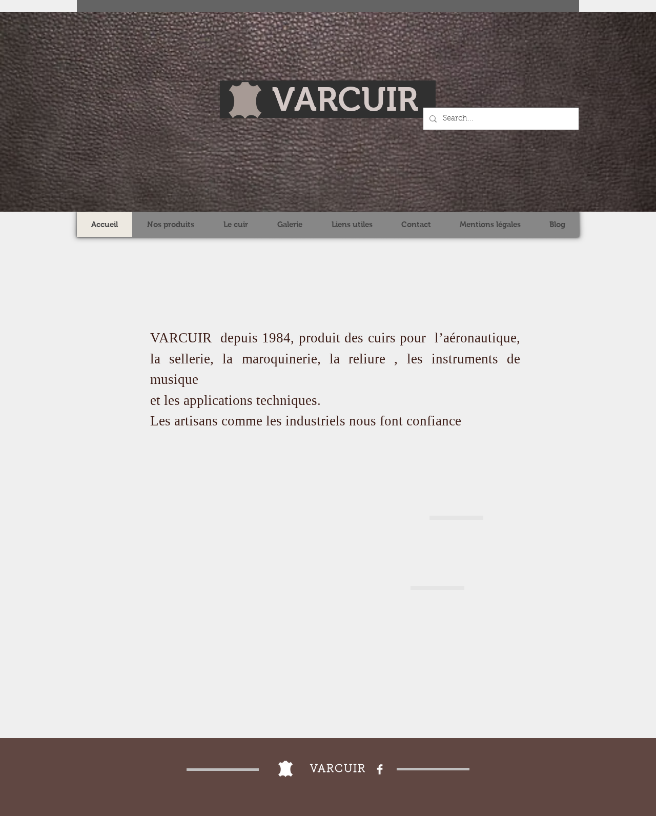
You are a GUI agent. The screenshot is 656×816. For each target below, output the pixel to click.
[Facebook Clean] (380, 769)
